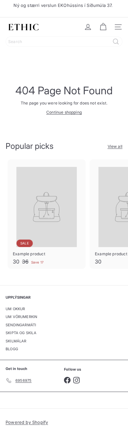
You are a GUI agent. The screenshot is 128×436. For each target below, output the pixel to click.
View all (115, 146)
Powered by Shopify (27, 422)
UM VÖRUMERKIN (21, 316)
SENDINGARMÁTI (21, 325)
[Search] (115, 41)
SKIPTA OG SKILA (21, 333)
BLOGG (12, 349)
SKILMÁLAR (16, 341)
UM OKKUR (15, 309)
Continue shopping (64, 112)
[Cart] (103, 26)
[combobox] (64, 41)
